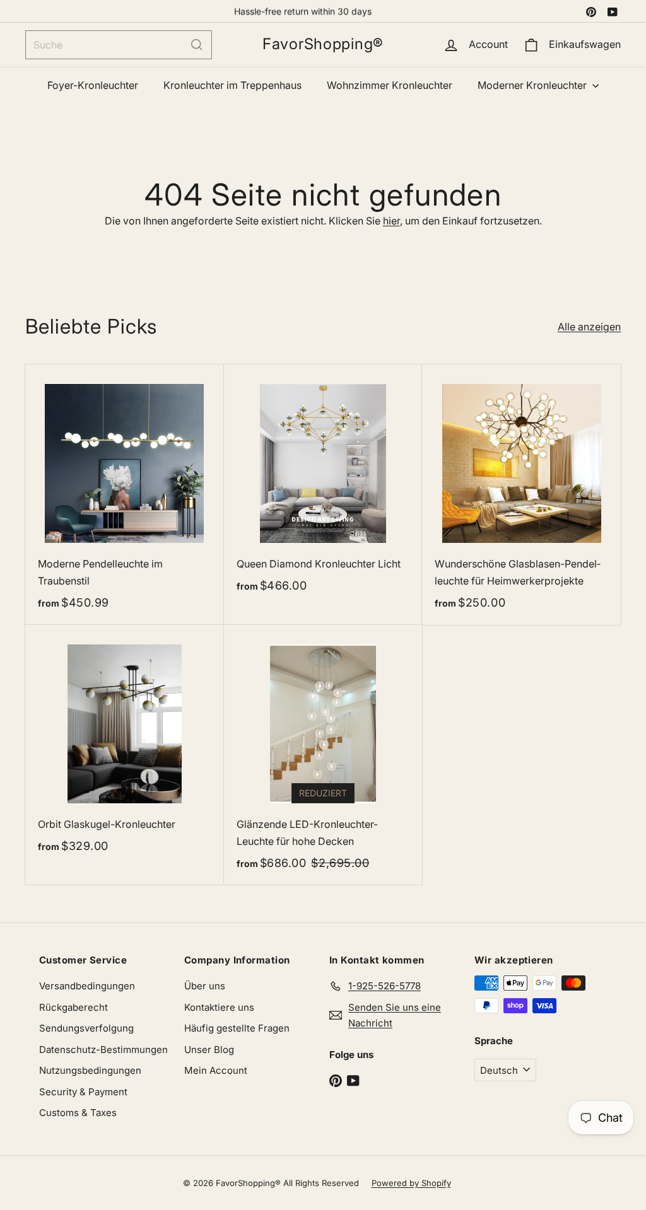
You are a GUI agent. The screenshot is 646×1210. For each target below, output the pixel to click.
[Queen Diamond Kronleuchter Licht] (323, 486)
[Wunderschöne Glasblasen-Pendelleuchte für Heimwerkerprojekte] (521, 494)
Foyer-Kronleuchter (92, 85)
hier (391, 220)
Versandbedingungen (87, 986)
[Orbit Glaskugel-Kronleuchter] (124, 746)
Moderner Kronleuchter (533, 85)
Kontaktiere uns (219, 1007)
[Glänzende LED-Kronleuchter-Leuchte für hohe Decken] (323, 755)
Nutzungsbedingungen (90, 1070)
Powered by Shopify (411, 1183)
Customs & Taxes (78, 1113)
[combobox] (118, 44)
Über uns (204, 986)
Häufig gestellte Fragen (237, 1028)
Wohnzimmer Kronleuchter (389, 85)
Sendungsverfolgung (86, 1028)
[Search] (197, 44)
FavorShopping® (323, 44)
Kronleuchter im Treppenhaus (232, 85)
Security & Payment (83, 1092)
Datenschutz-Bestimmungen (103, 1050)
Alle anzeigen (589, 326)
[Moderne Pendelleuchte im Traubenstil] (124, 494)
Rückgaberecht (73, 1007)
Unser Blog (209, 1050)
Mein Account (215, 1070)
